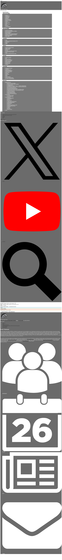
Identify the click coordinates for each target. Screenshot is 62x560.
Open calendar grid (11, 311)
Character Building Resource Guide (10, 53)
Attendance (7, 16)
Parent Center (7, 72)
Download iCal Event (12, 306)
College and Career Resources (11, 101)
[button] (6, 13)
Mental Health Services (8, 70)
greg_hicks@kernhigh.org (12, 340)
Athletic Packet (7, 49)
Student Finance (7, 63)
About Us (6, 15)
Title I (6, 24)
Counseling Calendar (8, 71)
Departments (7, 41)
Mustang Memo (9, 103)
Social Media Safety (10, 96)
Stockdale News (7, 62)
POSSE (6, 21)
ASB (6, 58)
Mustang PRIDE (7, 32)
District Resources (8, 82)
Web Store (6, 25)
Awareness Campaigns (8, 30)
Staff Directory (7, 23)
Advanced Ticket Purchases (9, 47)
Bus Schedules (9, 100)
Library (6, 42)
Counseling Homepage (8, 68)
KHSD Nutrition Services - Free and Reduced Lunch (15, 90)
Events (1, 307)
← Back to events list (4, 311)
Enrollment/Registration (10, 102)
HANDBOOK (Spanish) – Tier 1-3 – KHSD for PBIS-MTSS (16, 86)
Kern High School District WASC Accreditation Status (15, 89)
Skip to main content (3, 1)
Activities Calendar (8, 57)
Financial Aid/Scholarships (9, 77)
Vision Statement (7, 26)
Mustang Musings (8, 61)
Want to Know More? (8, 35)
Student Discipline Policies (11, 105)
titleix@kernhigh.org (30, 339)
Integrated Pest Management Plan (12, 88)
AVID (6, 40)
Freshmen (6, 73)
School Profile (7, 22)
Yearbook (6, 64)
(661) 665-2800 (20, 320)
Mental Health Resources (11, 91)
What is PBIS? (7, 36)
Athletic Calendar (8, 48)
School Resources (8, 97)
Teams (6, 52)
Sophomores (7, 74)
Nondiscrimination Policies (11, 92)
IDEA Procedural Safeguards (11, 87)
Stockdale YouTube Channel (9, 51)
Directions (6, 18)
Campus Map (7, 17)
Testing (6, 43)
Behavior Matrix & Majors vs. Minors (11, 31)
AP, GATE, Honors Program (9, 78)
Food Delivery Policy (10, 95)
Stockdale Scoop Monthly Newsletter (11, 34)
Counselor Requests (8, 69)
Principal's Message (8, 20)
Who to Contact (9, 109)
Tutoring (8, 107)
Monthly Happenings (8, 60)
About (6, 110)
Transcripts (9, 106)
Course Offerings (8, 76)
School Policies (7, 94)
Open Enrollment (8, 19)
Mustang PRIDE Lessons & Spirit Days (11, 33)
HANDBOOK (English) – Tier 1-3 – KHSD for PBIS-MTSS (16, 85)
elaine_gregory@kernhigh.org (47, 340)
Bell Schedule (9, 98)
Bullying (8, 99)
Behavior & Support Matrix (11, 83)
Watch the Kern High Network (12, 93)
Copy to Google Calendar (4, 306)
